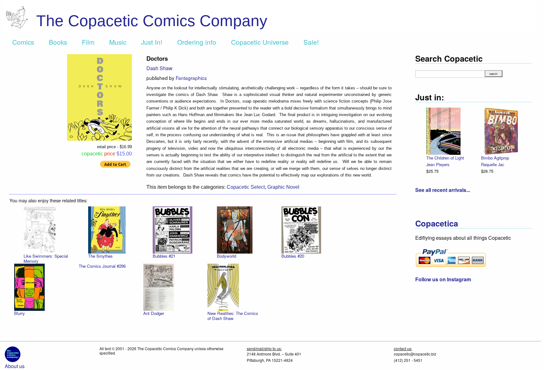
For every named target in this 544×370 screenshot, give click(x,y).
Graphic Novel (283, 187)
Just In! (151, 42)
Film (88, 42)
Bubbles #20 (292, 256)
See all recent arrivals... (442, 189)
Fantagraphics (191, 77)
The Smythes (100, 256)
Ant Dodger (153, 313)
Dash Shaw (159, 68)
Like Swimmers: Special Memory (46, 258)
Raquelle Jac (492, 164)
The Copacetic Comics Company (151, 21)
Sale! (311, 42)
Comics (23, 42)
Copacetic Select (246, 187)
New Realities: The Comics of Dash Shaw (232, 315)
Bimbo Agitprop (495, 158)
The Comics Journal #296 (102, 266)
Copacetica (436, 223)
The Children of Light (445, 158)
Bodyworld (226, 256)
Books (58, 42)
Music (117, 42)
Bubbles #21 (164, 256)
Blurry (19, 313)
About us (15, 366)
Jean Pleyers (437, 164)
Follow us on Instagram (443, 279)
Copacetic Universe (260, 42)
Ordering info (196, 42)
